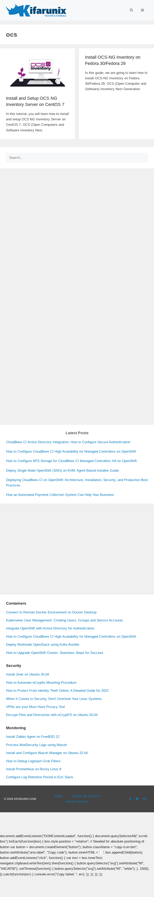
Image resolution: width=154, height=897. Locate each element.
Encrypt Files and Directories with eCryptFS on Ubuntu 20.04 (51, 715)
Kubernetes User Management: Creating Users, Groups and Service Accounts (64, 620)
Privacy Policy (77, 801)
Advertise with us (86, 796)
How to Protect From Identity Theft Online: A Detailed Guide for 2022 (57, 691)
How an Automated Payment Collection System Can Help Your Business (60, 495)
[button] (131, 10)
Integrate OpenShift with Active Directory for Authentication (50, 628)
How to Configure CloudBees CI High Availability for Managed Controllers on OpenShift (71, 451)
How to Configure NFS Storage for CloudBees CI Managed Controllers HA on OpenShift (71, 461)
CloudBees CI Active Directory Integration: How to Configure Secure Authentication (68, 442)
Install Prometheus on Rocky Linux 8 (33, 769)
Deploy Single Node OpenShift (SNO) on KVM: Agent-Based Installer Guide (62, 470)
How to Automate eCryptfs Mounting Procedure (41, 683)
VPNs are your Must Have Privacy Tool (35, 707)
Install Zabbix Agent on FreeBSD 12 (32, 737)
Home (58, 796)
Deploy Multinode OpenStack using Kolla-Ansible (42, 644)
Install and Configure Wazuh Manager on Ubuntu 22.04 (47, 753)
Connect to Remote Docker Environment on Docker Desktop (51, 612)
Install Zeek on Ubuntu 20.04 (27, 674)
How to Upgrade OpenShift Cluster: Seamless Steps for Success (54, 653)
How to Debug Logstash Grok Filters (33, 761)
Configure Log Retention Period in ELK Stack (39, 777)
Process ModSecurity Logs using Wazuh (36, 745)
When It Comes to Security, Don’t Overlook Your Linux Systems (54, 699)
